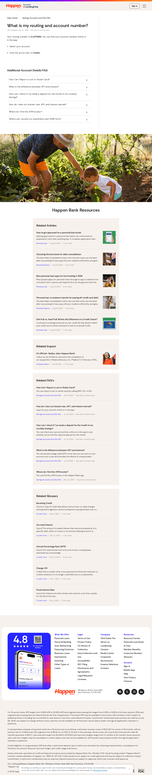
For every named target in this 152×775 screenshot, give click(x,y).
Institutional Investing (60, 658)
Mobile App (129, 670)
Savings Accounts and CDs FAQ (48, 395)
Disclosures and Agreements (85, 670)
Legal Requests (85, 675)
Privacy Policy (84, 642)
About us (105, 642)
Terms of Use (84, 638)
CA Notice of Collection (84, 647)
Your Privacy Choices (130, 679)
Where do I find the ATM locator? (52, 471)
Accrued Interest (44, 524)
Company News (42, 364)
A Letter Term (41, 535)
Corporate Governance (107, 658)
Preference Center (100, 770)
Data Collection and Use (87, 655)
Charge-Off (42, 568)
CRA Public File (108, 638)
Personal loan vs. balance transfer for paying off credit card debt (67, 297)
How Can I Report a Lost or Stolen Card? (55, 387)
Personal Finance (43, 265)
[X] (127, 692)
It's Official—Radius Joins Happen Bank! (55, 353)
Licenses (82, 679)
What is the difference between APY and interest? (60, 450)
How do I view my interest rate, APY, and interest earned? (64, 406)
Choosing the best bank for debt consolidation (58, 254)
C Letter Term (41, 579)
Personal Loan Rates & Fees (134, 644)
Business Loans (62, 653)
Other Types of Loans (62, 666)
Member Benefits (132, 649)
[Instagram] (134, 692)
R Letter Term (41, 514)
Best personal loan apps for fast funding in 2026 (59, 276)
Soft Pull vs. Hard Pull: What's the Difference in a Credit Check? (66, 319)
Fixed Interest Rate (45, 589)
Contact (105, 668)
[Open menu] (144, 6)
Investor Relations (109, 664)
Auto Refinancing (63, 645)
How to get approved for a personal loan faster (58, 232)
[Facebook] (120, 692)
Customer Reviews (133, 653)
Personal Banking (63, 642)
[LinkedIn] (141, 692)
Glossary (128, 656)
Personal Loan (41, 243)
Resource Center (132, 638)
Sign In (134, 6)
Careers (104, 649)
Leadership (106, 645)
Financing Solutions (64, 649)
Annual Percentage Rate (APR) (51, 546)
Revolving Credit (44, 503)
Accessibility (84, 660)
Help (126, 673)
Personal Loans (62, 638)
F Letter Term (41, 600)
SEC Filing (82, 664)
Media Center (107, 653)
